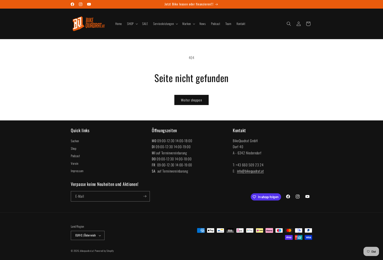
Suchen (75, 141)
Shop (73, 148)
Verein (74, 163)
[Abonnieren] (145, 196)
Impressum (77, 171)
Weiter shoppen (191, 99)
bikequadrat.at (87, 250)
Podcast (75, 156)
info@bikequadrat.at (250, 171)
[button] (132, 23)
